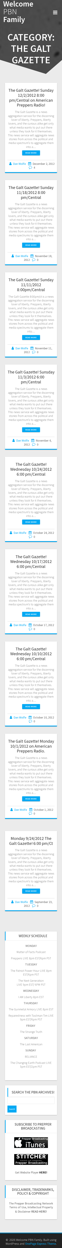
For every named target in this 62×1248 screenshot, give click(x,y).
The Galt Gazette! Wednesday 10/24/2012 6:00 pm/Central (31, 469)
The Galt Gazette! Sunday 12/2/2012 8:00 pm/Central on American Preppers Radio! (31, 97)
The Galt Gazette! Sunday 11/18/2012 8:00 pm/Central (31, 192)
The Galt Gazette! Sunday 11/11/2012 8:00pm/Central (31, 284)
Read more (31, 153)
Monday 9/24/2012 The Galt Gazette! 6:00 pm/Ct (31, 841)
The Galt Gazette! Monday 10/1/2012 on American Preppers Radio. (31, 746)
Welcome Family (18, 11)
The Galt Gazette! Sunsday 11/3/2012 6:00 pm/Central (31, 377)
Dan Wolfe (19, 164)
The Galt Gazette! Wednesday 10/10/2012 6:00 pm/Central (31, 654)
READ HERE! (39, 1211)
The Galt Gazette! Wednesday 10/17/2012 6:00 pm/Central (31, 561)
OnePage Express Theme (40, 1244)
